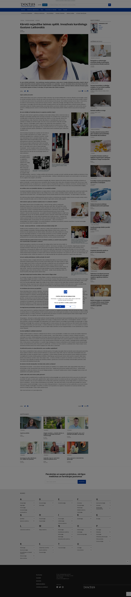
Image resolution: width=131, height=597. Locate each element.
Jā (60, 306)
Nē (70, 306)
